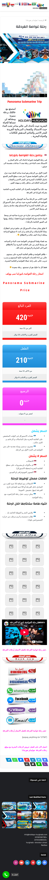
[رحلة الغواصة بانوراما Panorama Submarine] (9, 815)
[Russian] (4, 4)
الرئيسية (42, 20)
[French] (21, 4)
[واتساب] (14, 760)
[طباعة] (26, 764)
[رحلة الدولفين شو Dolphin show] (40, 806)
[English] (25, 4)
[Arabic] (34, 4)
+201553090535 (40, 840)
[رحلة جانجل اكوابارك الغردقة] (9, 806)
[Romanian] (8, 4)
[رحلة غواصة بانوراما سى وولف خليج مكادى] (40, 824)
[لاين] (38, 764)
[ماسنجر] (20, 760)
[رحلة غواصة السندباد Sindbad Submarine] (24, 815)
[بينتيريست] (26, 760)
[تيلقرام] (8, 760)
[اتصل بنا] (6, 874)
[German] (17, 4)
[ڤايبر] (44, 764)
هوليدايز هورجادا (31, 20)
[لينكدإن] (32, 760)
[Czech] (30, 4)
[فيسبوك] (44, 760)
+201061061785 (41, 837)
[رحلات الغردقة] (39, 5)
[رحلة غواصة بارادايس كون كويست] (24, 806)
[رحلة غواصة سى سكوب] (24, 824)
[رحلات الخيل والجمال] (40, 815)
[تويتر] (38, 760)
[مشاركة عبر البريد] (32, 764)
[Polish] (12, 4)
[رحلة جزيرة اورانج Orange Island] (9, 824)
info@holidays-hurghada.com (35, 835)
